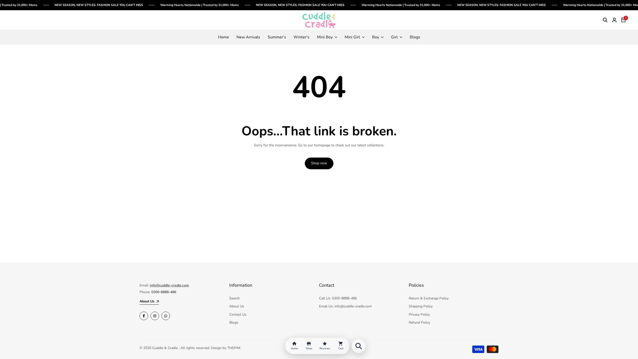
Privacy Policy (419, 314)
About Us (236, 306)
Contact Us (237, 314)
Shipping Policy (421, 306)
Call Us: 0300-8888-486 (338, 298)
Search (234, 298)
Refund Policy (419, 322)
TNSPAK (234, 348)
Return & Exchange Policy (429, 298)
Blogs (233, 322)
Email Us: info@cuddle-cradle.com (345, 306)
